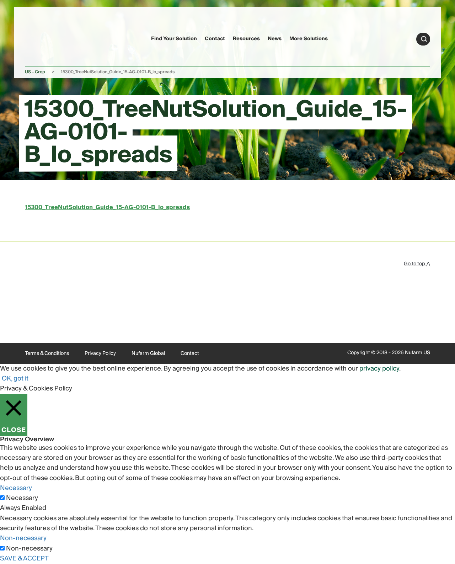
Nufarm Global (148, 353)
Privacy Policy (100, 353)
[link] (38, 37)
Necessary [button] (16, 488)
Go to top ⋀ (417, 264)
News (275, 38)
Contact (215, 38)
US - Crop (35, 72)
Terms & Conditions (47, 353)
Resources (246, 38)
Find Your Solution (174, 38)
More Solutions (308, 38)
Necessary (22, 498)
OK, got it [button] (15, 378)
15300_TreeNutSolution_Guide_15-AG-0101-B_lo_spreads (107, 207)
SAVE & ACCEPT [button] (24, 558)
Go (424, 39)
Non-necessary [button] (23, 538)
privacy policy (379, 368)
